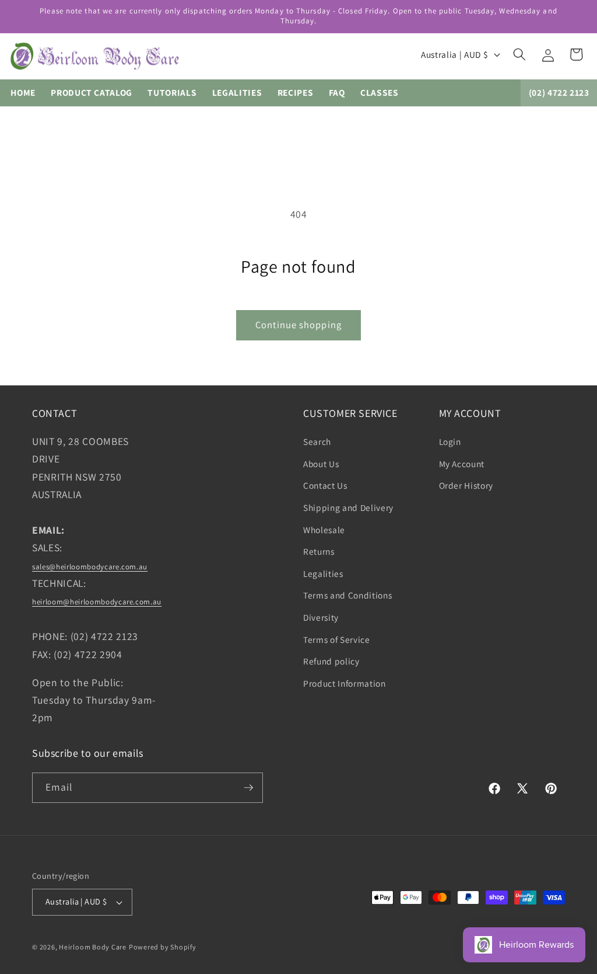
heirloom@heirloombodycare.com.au (96, 602)
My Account (462, 463)
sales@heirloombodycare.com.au (90, 567)
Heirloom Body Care (93, 946)
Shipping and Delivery (348, 507)
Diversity (321, 617)
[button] (519, 54)
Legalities (323, 573)
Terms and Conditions (347, 595)
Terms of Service (336, 639)
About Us (321, 463)
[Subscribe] (248, 788)
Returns (319, 551)
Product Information (344, 683)
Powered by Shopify (162, 946)
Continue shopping (298, 324)
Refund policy (331, 661)
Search (317, 441)
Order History (466, 485)
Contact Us (325, 485)
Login (450, 441)
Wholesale (324, 529)
